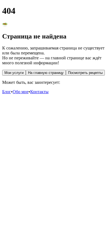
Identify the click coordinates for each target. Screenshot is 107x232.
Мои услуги (14, 73)
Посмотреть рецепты (85, 73)
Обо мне (21, 91)
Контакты (39, 91)
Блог (6, 91)
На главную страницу (46, 73)
